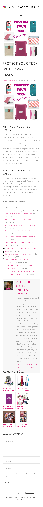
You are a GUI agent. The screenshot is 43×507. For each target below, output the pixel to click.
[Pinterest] (3, 258)
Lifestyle (28, 497)
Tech (14, 80)
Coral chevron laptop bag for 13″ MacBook (19, 254)
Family (23, 497)
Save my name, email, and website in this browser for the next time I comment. (21, 475)
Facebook (30, 367)
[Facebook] (19, 503)
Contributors (21, 499)
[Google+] (24, 503)
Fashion (17, 497)
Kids (12, 497)
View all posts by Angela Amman (27, 364)
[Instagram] (3, 248)
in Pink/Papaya (18, 274)
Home (8, 497)
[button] (21, 15)
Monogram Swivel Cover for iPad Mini (18, 231)
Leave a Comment (31, 80)
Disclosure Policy (30, 493)
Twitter (23, 367)
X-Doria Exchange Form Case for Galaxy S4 (19, 219)
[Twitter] (21, 503)
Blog (17, 367)
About (34, 497)
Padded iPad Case (11, 211)
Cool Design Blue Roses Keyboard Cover (19, 214)
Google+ (19, 370)
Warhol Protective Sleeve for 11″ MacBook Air (21, 225)
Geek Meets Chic (8, 80)
